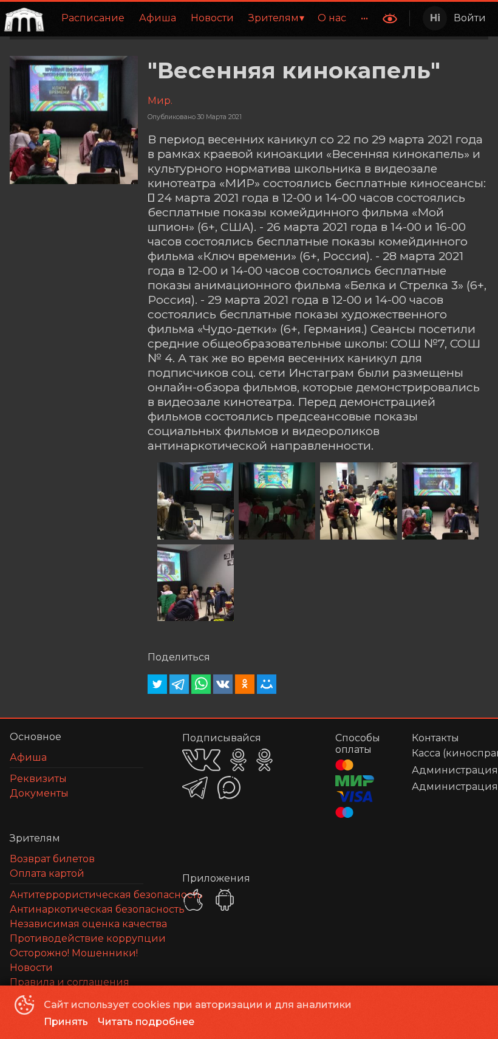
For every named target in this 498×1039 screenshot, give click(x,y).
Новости (212, 18)
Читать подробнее (146, 1021)
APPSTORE (193, 900)
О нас (332, 18)
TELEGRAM (195, 788)
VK (201, 760)
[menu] (212, 18)
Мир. (160, 100)
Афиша (157, 18)
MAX (228, 787)
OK (238, 760)
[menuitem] (93, 18)
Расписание (92, 18)
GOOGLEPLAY (225, 900)
